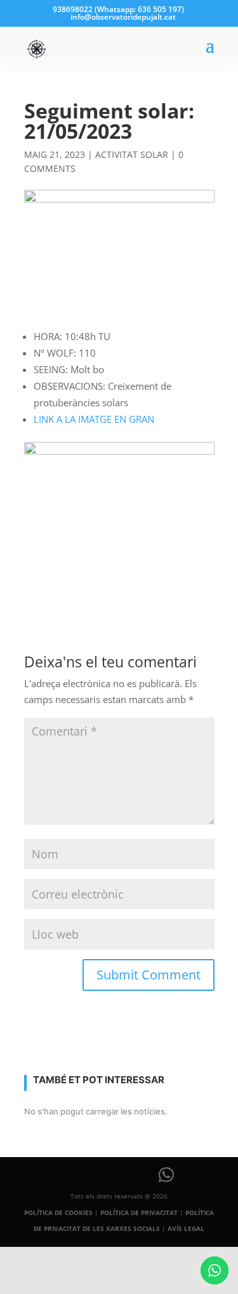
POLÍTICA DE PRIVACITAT (139, 1212)
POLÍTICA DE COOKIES (58, 1212)
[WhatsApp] (166, 1175)
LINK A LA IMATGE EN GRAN (94, 419)
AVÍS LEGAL (186, 1228)
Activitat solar (131, 154)
